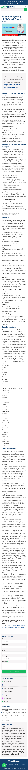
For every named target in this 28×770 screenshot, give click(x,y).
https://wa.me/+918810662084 (12, 84)
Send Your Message (14, 671)
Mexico (23, 625)
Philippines (16, 627)
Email (4, 650)
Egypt (18, 625)
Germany (8, 625)
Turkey (22, 627)
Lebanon (14, 625)
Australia (4, 627)
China (3, 625)
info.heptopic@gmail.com (11, 87)
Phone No (5, 644)
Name (4, 639)
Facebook (17, 764)
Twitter (23, 764)
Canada (4, 629)
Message (5, 661)
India (11, 627)
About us (11, 764)
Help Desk (8, 3)
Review (13, 3)
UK (8, 627)
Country (4, 656)
